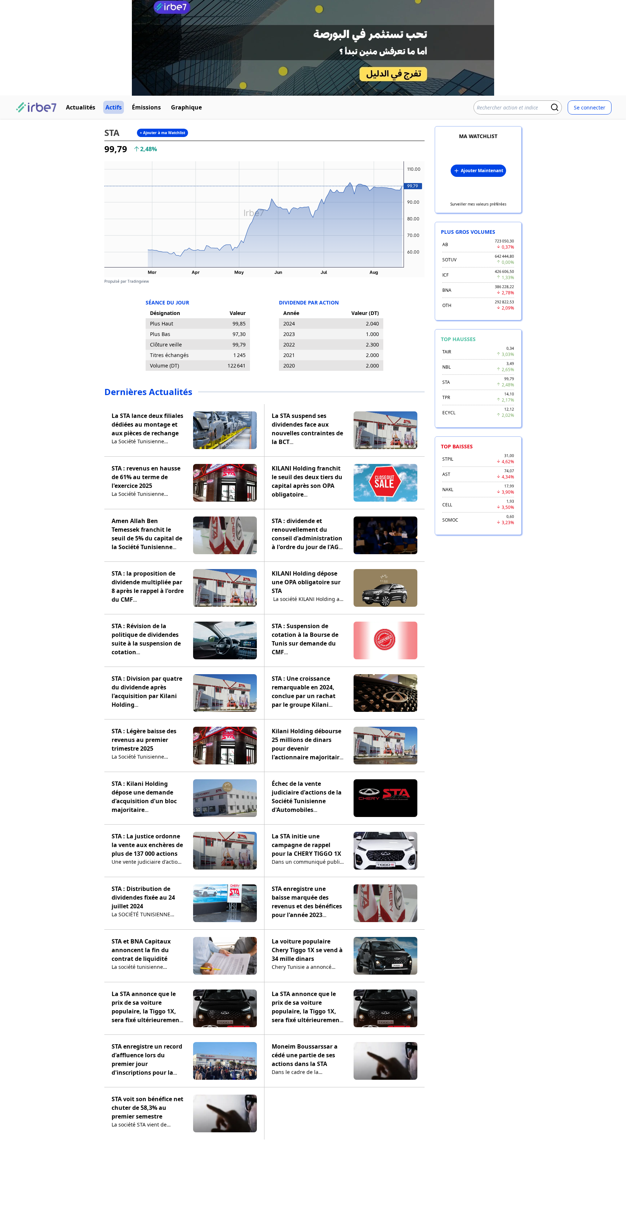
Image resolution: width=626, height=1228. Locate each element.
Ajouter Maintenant (482, 170)
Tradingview (138, 281)
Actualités (80, 107)
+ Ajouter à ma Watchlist (162, 132)
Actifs (113, 107)
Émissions (146, 107)
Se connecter (589, 107)
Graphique (186, 107)
